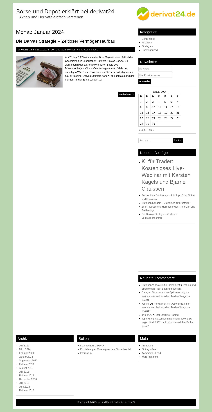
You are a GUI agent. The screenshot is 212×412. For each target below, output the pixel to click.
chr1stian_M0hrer (65, 49)
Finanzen (147, 42)
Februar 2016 (26, 390)
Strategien (147, 46)
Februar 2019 (26, 364)
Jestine (145, 303)
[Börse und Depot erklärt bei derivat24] (106, 20)
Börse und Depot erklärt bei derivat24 (114, 402)
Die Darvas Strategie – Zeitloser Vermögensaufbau (65, 41)
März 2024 (25, 349)
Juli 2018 (24, 371)
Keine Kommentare (87, 49)
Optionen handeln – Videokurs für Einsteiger (166, 203)
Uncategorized (150, 50)
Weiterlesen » (127, 95)
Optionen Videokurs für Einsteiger (160, 285)
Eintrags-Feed (149, 349)
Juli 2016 (24, 383)
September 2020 (28, 360)
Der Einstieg (148, 39)
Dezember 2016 (28, 379)
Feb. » (150, 130)
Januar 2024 (26, 356)
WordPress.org (150, 356)
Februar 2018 (26, 375)
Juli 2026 (24, 345)
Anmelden (147, 345)
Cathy (145, 292)
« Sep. (142, 130)
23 (147, 118)
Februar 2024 (26, 353)
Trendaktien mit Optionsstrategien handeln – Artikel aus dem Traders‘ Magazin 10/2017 (166, 296)
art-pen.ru (147, 315)
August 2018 (26, 368)
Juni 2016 (24, 386)
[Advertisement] (167, 248)
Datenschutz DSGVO (92, 345)
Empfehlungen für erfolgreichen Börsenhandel (105, 349)
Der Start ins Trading (167, 315)
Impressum (86, 353)
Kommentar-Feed (151, 353)
